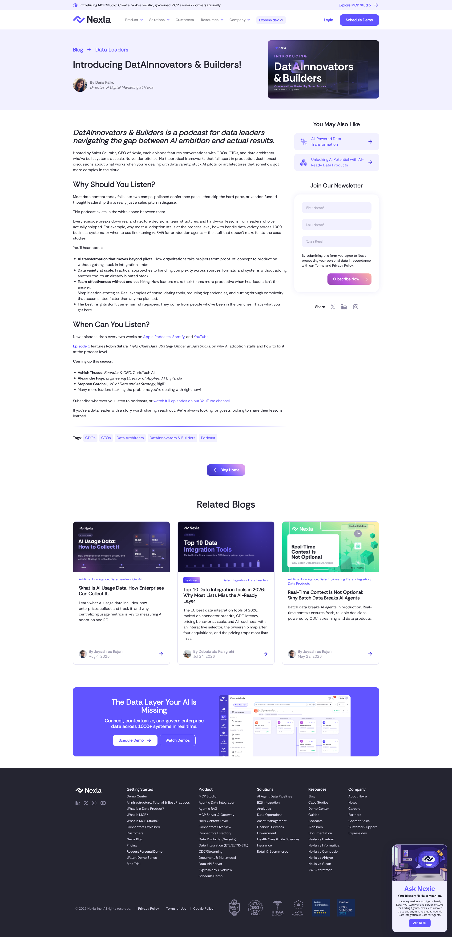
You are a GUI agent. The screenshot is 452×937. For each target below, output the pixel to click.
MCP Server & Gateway (216, 815)
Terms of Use (176, 908)
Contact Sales (359, 821)
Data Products (299, 583)
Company (238, 19)
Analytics (264, 808)
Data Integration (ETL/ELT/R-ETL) (223, 845)
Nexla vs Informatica (323, 845)
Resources (210, 19)
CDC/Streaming (210, 851)
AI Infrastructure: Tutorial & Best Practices (158, 802)
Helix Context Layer (213, 821)
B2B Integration (268, 802)
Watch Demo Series (142, 857)
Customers (135, 833)
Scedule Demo (131, 740)
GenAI (136, 579)
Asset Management (272, 821)
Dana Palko (104, 82)
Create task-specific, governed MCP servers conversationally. (150, 5)
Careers (354, 808)
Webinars (315, 827)
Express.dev (357, 833)
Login (328, 19)
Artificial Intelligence (94, 579)
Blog (78, 49)
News (352, 802)
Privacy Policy (342, 265)
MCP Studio (207, 796)
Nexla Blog (134, 839)
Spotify (178, 336)
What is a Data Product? (145, 808)
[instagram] (94, 804)
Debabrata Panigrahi (216, 651)
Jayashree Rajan (108, 651)
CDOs (90, 437)
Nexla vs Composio (323, 851)
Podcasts (315, 821)
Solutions (157, 19)
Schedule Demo (359, 19)
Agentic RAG (208, 808)
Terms (319, 265)
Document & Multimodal (217, 857)
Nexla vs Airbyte (320, 857)
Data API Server (210, 864)
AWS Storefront (320, 870)
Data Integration (234, 580)
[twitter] (86, 804)
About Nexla (357, 796)
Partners (354, 815)
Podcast (208, 437)
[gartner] (321, 908)
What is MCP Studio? (142, 821)
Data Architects (130, 437)
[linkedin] (77, 804)
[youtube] (103, 804)
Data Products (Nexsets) (217, 839)
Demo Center (137, 796)
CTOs (106, 437)
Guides (313, 815)
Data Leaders (111, 49)
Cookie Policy (203, 908)
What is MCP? (137, 815)
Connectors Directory (215, 833)
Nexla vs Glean (319, 864)
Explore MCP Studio (355, 5)
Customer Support (362, 827)
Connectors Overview (215, 827)
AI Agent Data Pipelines (274, 796)
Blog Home (230, 469)
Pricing (132, 845)
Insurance (264, 845)
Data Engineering (332, 579)
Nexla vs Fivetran (321, 839)
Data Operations (269, 815)
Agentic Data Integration (217, 802)
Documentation (320, 833)
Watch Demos (177, 740)
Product (131, 19)
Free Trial (133, 864)
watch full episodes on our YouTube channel (191, 400)
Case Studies (318, 802)
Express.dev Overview (215, 870)
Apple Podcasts (157, 336)
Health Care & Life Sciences (278, 839)
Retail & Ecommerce (272, 851)
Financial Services (270, 827)
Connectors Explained (143, 827)
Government (266, 833)
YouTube (201, 336)
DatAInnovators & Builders (172, 437)
